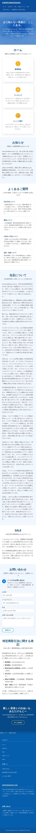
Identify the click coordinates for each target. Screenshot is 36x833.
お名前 (4, 592)
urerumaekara (11, 2)
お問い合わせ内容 (7, 615)
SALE (28, 6)
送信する (8, 630)
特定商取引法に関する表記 (18, 9)
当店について (21, 6)
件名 (3, 607)
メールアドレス (7, 600)
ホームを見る (18, 722)
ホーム (4, 6)
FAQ (15, 6)
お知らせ (10, 6)
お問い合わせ (6, 9)
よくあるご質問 (6, 776)
